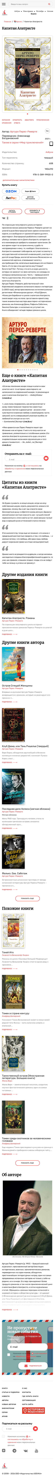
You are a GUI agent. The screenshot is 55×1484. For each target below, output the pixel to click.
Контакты (26, 1392)
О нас (24, 1388)
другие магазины (30, 198)
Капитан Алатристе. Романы (18, 618)
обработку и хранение (15, 469)
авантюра (29, 120)
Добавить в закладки (35, 211)
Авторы (5, 1400)
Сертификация (29, 1400)
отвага (17, 123)
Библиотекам (8, 1408)
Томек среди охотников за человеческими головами (26, 1139)
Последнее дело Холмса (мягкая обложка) (26, 809)
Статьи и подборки (10, 1392)
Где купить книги (30, 1396)
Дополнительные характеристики (18, 180)
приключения (42, 120)
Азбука (17, 11)
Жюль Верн (7, 1081)
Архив (4, 1416)
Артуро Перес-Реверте (23, 131)
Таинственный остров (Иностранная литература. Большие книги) (23, 1077)
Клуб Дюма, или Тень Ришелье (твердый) (25, 746)
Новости (6, 1396)
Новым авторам (9, 1404)
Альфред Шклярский (11, 1016)
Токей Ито (8, 952)
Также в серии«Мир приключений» (23, 142)
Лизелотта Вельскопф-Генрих (15, 955)
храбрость (17, 120)
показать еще (27, 898)
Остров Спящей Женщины (17, 685)
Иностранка (28, 11)
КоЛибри (40, 11)
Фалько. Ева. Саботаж (14, 873)
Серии (5, 1412)
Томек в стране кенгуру (15, 1013)
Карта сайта (27, 1404)
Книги (33, 14)
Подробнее (7, 634)
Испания (6, 120)
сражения (6, 123)
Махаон (50, 11)
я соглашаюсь (32, 466)
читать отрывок (12, 211)
